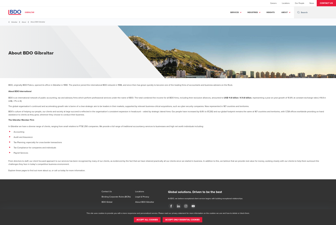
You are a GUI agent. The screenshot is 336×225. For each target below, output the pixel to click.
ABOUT (284, 12)
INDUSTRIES (252, 12)
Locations (286, 3)
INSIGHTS (270, 12)
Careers (273, 3)
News (311, 3)
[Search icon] (298, 12)
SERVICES (234, 12)
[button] (326, 3)
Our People (299, 3)
